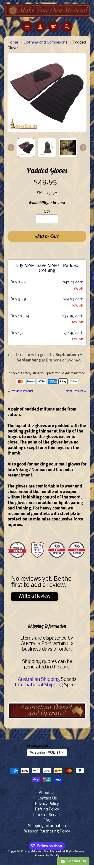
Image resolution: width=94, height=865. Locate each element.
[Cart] (53, 26)
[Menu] (27, 26)
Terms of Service (47, 815)
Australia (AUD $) (45, 752)
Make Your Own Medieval (46, 851)
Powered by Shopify (47, 855)
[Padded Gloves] (26, 147)
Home (13, 42)
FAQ (47, 820)
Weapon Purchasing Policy (47, 831)
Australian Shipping (39, 679)
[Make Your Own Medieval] (47, 10)
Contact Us (47, 798)
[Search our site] (67, 26)
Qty (47, 211)
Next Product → (76, 391)
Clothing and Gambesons (45, 42)
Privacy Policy (47, 804)
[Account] (40, 26)
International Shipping (39, 685)
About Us (47, 793)
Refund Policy (47, 809)
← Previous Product (20, 391)
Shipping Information (47, 826)
